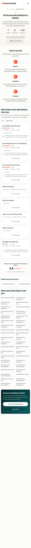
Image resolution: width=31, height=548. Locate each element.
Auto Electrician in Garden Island (7, 356)
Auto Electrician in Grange (7, 369)
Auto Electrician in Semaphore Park (5, 316)
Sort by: (3, 120)
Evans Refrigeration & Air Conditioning (14, 143)
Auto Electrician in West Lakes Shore (7, 326)
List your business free (16, 404)
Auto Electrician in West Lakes (7, 338)
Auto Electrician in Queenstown (20, 321)
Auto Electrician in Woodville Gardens (6, 375)
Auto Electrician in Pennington (5, 342)
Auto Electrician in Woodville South (20, 379)
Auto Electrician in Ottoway (20, 338)
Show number (16, 158)
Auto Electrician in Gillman (22, 330)
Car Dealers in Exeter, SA (8, 284)
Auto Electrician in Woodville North (5, 361)
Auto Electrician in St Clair (22, 356)
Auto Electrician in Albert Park (22, 347)
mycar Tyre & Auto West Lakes (12, 214)
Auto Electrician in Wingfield (20, 370)
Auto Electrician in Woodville (20, 361)
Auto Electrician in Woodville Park (5, 384)
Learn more (15, 409)
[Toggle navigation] (28, 3)
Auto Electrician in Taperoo (8, 333)
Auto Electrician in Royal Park (22, 333)
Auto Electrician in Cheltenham (20, 342)
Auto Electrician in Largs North (7, 321)
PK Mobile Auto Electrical (10, 242)
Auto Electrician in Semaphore (20, 298)
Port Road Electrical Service (11, 165)
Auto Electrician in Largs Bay (7, 312)
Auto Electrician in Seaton (22, 374)
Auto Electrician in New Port (22, 303)
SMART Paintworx (8, 228)
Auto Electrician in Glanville (8, 297)
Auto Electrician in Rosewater (20, 326)
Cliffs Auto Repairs (8, 186)
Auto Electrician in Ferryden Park (20, 384)
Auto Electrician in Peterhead (5, 307)
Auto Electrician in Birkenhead (5, 303)
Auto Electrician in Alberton (8, 330)
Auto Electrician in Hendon (8, 346)
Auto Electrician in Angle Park (7, 379)
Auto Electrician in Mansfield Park (5, 365)
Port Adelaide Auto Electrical (11, 126)
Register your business (16, 40)
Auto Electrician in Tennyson (20, 352)
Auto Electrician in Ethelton (23, 307)
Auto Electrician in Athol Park (7, 352)
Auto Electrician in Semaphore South (21, 312)
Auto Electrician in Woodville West (20, 365)
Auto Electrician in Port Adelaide (22, 316)
